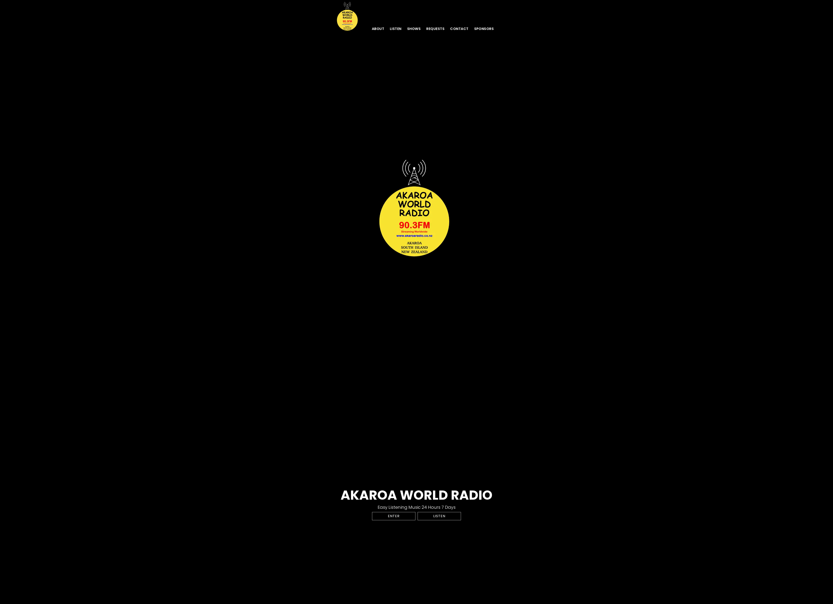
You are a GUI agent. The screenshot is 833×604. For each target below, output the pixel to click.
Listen (396, 28)
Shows (414, 28)
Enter (394, 516)
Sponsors (484, 28)
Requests (435, 28)
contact (459, 28)
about (378, 28)
